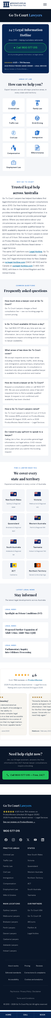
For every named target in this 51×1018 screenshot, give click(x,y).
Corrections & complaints (35, 973)
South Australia (34, 889)
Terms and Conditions (25, 998)
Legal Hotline (35, 251)
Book (42, 1015)
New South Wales (35, 854)
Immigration (8, 878)
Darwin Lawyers (9, 933)
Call (25, 1015)
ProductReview (35, 680)
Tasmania (32, 895)
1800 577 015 (11, 831)
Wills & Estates (9, 895)
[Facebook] (6, 840)
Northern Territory (35, 878)
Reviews (39, 966)
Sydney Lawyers (10, 910)
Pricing (27, 966)
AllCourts (31, 922)
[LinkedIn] (43, 840)
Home (8, 1015)
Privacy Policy (25, 991)
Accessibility (13, 979)
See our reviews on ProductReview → (16, 69)
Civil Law (6, 872)
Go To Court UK (34, 916)
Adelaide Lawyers (10, 945)
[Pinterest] (21, 840)
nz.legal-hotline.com (15, 262)
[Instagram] (13, 840)
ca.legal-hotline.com (22, 266)
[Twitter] (28, 840)
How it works (13, 966)
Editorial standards (13, 973)
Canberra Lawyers (11, 939)
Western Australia (35, 872)
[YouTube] (35, 840)
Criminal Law (8, 854)
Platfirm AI (32, 927)
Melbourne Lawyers (11, 916)
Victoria (31, 860)
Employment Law (10, 889)
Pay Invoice (14, 991)
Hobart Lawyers (10, 951)
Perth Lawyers (9, 927)
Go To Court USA (35, 910)
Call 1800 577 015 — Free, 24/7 (27, 775)
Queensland (33, 866)
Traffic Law (7, 860)
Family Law (8, 866)
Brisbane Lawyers (10, 922)
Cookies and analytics (34, 979)
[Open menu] (45, 4)
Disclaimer (36, 991)
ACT (29, 883)
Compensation (9, 883)
